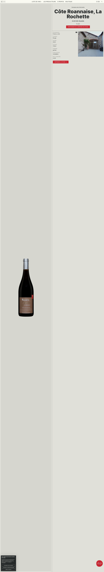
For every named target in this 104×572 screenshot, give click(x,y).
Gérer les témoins (8, 569)
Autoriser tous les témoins (8, 565)
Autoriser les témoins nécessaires (8, 567)
